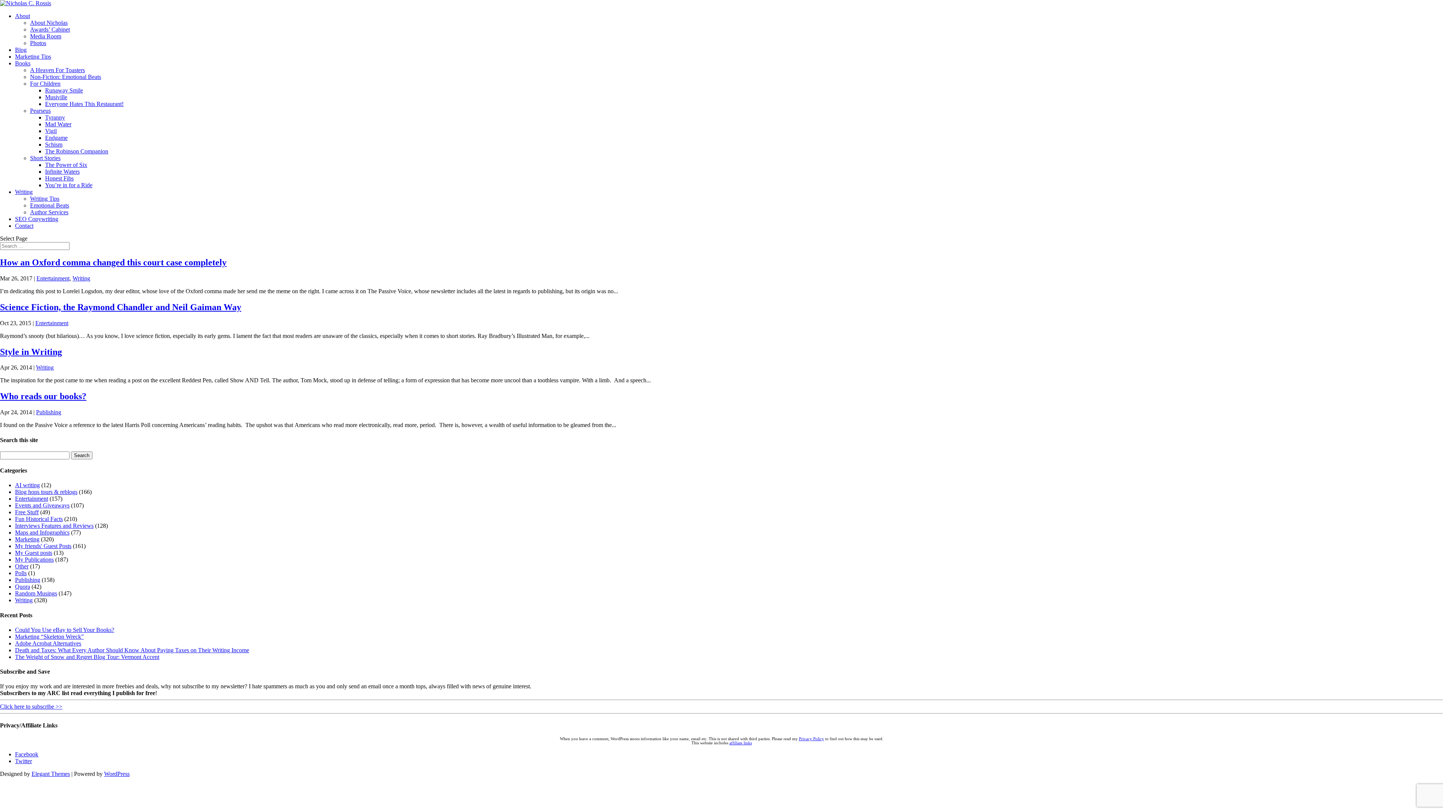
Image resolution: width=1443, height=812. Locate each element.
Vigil (51, 131)
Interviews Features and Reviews (54, 526)
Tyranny (55, 117)
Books (22, 63)
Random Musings (36, 593)
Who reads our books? (43, 396)
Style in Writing (31, 352)
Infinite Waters (62, 171)
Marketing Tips (33, 56)
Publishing (48, 412)
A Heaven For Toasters (57, 70)
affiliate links (740, 743)
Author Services (49, 212)
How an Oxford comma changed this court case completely (113, 262)
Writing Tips (44, 198)
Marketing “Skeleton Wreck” (49, 636)
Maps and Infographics (42, 532)
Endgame (56, 138)
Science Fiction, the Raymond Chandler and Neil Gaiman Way (120, 307)
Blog (21, 50)
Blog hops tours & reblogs (46, 492)
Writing (24, 192)
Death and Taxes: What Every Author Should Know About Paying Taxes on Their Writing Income (132, 650)
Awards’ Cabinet (50, 29)
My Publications (34, 559)
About (22, 16)
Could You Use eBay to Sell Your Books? (64, 630)
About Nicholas (49, 23)
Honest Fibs (59, 178)
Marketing (27, 539)
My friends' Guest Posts (43, 546)
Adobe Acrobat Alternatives (48, 643)
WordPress (117, 774)
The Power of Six (66, 165)
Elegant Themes (51, 774)
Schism (53, 144)
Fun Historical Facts (39, 519)
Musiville (56, 97)
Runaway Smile (64, 90)
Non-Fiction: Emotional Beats (65, 77)
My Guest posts (33, 553)
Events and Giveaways (42, 505)
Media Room (45, 36)
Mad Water (58, 124)
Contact (24, 226)
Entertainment (53, 278)
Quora (22, 586)
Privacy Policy (811, 739)
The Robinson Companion (76, 151)
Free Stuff (27, 512)
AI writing (27, 485)
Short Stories (45, 158)
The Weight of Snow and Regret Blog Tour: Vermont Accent (87, 657)
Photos (38, 43)
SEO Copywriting (36, 219)
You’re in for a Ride (68, 185)
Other (22, 566)
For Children (45, 83)
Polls (21, 573)
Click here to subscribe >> (31, 706)
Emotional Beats (49, 205)
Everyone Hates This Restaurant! (84, 104)
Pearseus (40, 111)
